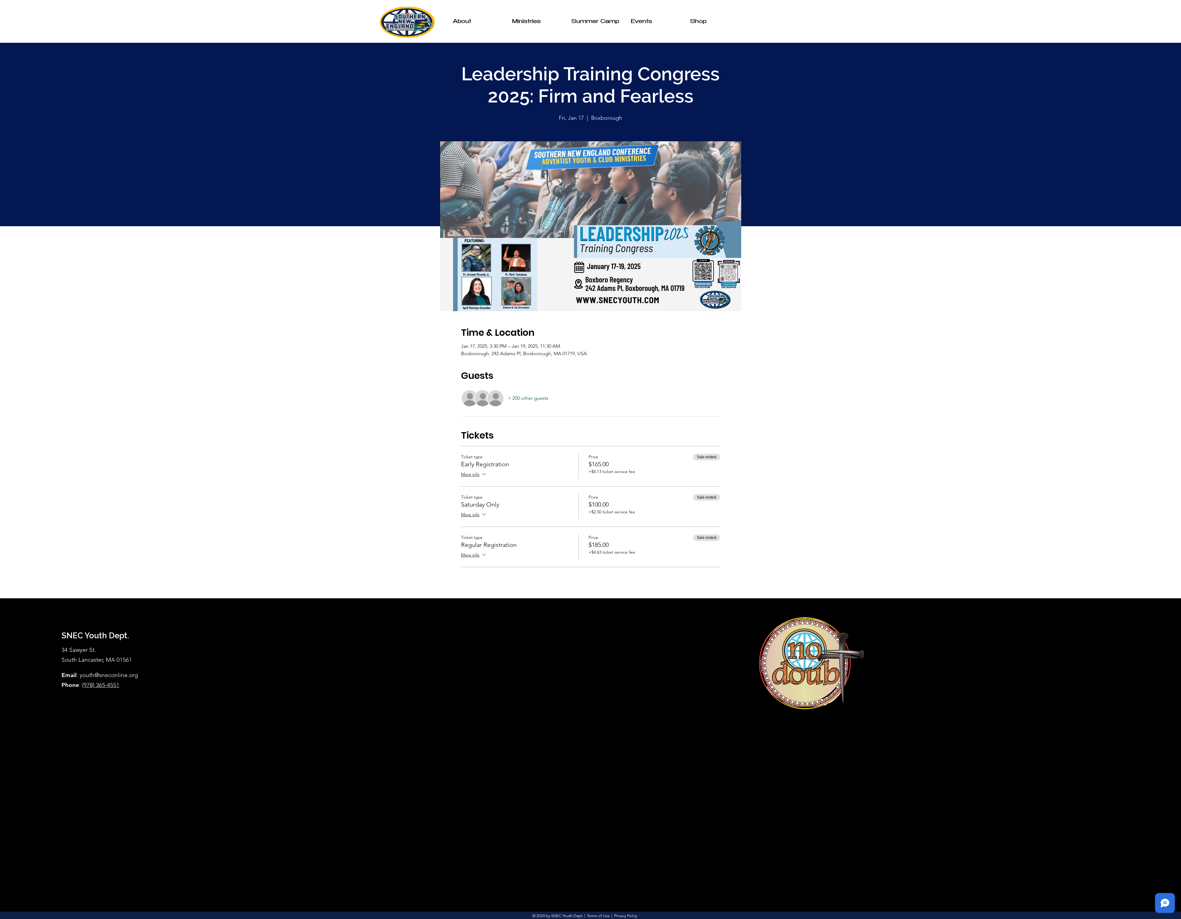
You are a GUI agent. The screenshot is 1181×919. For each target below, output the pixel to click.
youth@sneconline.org (109, 675)
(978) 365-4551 (100, 684)
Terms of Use (598, 915)
